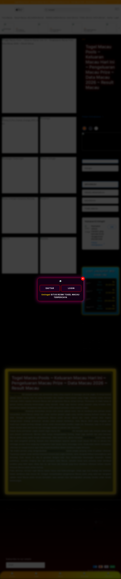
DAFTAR (50, 288)
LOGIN (71, 288)
